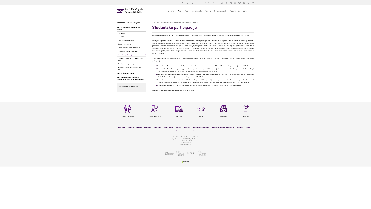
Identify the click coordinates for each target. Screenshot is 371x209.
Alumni (203, 3)
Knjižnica (187, 127)
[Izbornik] (252, 10)
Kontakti (211, 3)
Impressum (180, 131)
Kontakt (248, 127)
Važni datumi (122, 37)
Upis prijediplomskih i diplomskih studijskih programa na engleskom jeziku (130, 78)
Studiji (187, 11)
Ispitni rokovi (168, 127)
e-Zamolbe (157, 127)
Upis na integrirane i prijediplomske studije (128, 28)
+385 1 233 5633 (187, 142)
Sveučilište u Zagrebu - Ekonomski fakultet (130, 10)
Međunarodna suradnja (238, 11)
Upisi (179, 11)
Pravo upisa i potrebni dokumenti (128, 51)
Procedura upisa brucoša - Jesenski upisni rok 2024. (132, 59)
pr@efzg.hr (187, 144)
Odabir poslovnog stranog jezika (127, 64)
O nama (171, 11)
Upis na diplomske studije (125, 73)
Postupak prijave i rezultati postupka (129, 47)
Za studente (197, 11)
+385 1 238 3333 (187, 141)
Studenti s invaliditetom (201, 127)
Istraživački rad (220, 11)
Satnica (178, 127)
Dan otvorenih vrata (135, 127)
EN (253, 3)
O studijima (121, 33)
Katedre (208, 11)
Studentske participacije (125, 55)
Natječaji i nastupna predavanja (223, 127)
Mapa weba (191, 131)
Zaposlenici (194, 3)
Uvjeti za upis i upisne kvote (126, 40)
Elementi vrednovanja (124, 44)
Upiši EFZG (121, 127)
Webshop (185, 3)
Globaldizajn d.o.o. (185, 162)
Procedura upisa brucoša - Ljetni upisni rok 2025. (131, 68)
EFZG (153, 22)
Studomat (147, 127)
